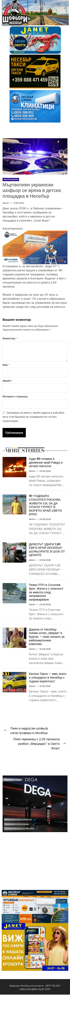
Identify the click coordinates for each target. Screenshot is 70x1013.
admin (6, 203)
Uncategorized (10, 179)
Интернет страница (15, 396)
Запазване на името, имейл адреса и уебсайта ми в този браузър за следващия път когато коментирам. (33, 417)
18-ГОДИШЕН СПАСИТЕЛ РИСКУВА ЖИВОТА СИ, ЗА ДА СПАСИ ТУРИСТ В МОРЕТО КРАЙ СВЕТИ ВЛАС (45, 505)
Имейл (8, 380)
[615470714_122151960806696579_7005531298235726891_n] (35, 232)
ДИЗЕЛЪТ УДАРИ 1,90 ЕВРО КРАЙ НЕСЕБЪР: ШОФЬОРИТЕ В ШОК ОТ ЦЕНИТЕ (47, 549)
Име (6, 364)
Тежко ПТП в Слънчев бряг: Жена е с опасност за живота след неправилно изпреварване (46, 592)
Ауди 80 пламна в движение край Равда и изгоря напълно (46, 462)
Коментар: (10, 338)
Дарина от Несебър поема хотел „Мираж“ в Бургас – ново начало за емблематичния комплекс (46, 636)
